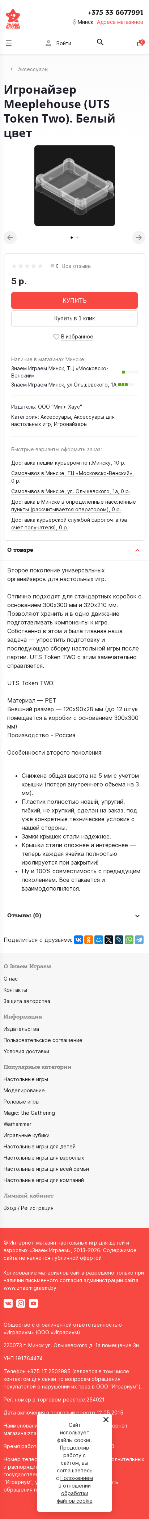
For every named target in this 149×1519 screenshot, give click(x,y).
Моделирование (24, 1090)
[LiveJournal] (119, 939)
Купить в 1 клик (74, 318)
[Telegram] (139, 939)
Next (138, 237)
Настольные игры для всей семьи (46, 1169)
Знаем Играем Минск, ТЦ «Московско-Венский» (59, 372)
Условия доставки (26, 1051)
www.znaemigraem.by (30, 1288)
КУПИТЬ (75, 300)
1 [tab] (72, 237)
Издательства (21, 1029)
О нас (11, 979)
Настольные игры (26, 1079)
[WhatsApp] (129, 939)
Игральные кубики (27, 1135)
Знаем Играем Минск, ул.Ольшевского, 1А (63, 384)
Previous (10, 237)
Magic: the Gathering (29, 1113)
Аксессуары (56, 417)
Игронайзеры (71, 424)
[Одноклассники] (88, 939)
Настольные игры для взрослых (44, 1158)
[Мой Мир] (98, 939)
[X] (109, 939)
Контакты (15, 990)
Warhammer (17, 1124)
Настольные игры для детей (40, 1146)
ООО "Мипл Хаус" (60, 407)
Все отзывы (76, 266)
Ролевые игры (21, 1101)
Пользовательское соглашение (43, 1040)
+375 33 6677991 (115, 12)
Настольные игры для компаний (44, 1180)
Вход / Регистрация (29, 1208)
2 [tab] (77, 237)
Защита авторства (27, 1001)
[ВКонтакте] (78, 939)
